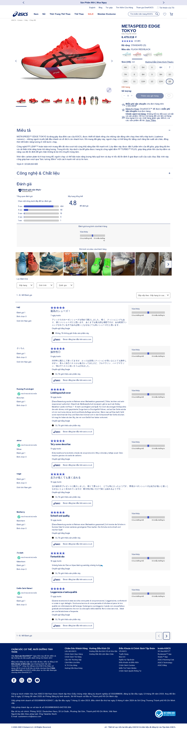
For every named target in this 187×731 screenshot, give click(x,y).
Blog (100, 8)
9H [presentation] (160, 74)
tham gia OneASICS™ (23, 656)
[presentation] (127, 55)
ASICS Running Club (166, 660)
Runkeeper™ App (164, 654)
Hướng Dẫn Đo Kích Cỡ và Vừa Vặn (103, 651)
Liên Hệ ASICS (70, 651)
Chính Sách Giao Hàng (74, 654)
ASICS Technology (165, 663)
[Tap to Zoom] (109, 90)
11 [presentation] (134, 81)
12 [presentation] (152, 81)
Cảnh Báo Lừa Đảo (72, 662)
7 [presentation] (169, 67)
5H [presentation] (143, 67)
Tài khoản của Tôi (166, 8)
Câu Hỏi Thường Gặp (73, 660)
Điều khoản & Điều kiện (20, 664)
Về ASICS (122, 651)
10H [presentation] (125, 81)
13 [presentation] (170, 81)
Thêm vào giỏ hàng (150, 96)
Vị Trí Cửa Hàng (71, 665)
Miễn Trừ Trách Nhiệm (127, 668)
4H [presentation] (125, 67)
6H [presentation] (160, 67)
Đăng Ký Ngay (132, 109)
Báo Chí (122, 657)
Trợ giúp (109, 8)
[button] (123, 95)
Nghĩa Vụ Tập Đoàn (126, 660)
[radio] (127, 55)
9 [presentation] (152, 74)
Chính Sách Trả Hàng (73, 657)
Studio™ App (163, 657)
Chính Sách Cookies (127, 665)
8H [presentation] (143, 74)
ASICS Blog (162, 665)
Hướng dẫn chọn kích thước (159, 62)
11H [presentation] (143, 81)
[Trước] (23, 2)
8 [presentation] (134, 74)
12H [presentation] (161, 81)
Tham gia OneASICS (144, 8)
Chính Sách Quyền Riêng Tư (130, 671)
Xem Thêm (151, 120)
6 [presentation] (152, 67)
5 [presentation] (134, 67)
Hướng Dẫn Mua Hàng (73, 668)
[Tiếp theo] (163, 2)
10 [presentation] (170, 74)
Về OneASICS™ (164, 651)
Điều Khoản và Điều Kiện (129, 662)
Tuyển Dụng (123, 654)
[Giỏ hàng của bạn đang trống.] (171, 14)
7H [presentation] (125, 74)
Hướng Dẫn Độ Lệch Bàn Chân (101, 654)
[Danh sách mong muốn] (164, 14)
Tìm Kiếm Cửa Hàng (124, 8)
